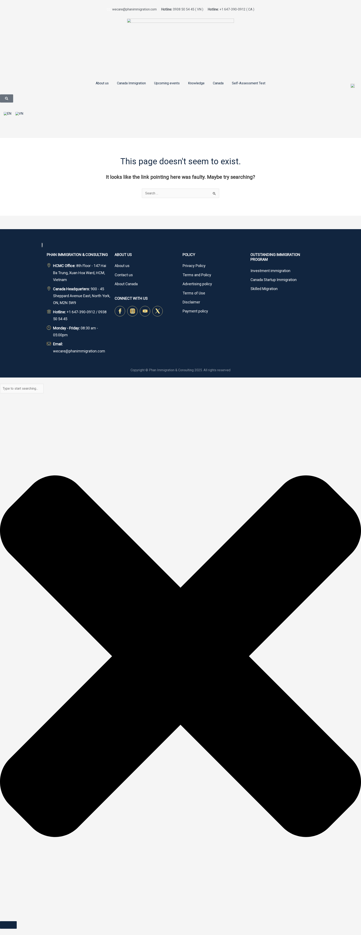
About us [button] (102, 83)
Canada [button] (218, 83)
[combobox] (22, 388)
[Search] (8, 925)
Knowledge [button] (196, 83)
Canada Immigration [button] (131, 83)
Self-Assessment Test (248, 83)
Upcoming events (167, 83)
